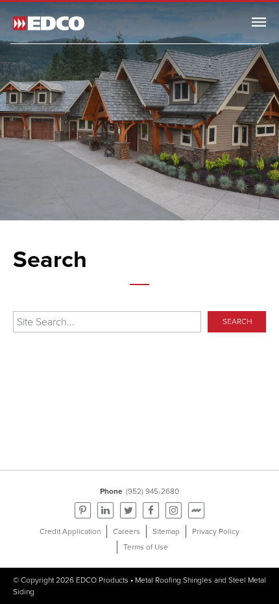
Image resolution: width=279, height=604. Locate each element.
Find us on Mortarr (196, 510)
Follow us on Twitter (128, 510)
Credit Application (70, 531)
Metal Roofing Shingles (173, 580)
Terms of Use (145, 547)
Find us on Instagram (173, 510)
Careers (126, 531)
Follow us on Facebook (151, 510)
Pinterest (83, 510)
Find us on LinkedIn (105, 510)
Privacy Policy (215, 531)
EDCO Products (102, 580)
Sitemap (166, 531)
